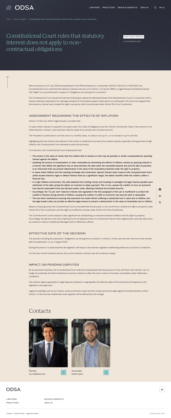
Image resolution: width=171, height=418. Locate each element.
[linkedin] (159, 196)
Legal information (32, 413)
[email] (159, 189)
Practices (108, 8)
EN (160, 7)
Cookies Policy (19, 413)
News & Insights (127, 8)
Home (8, 19)
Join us (144, 8)
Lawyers (94, 8)
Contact (9, 413)
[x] (159, 202)
